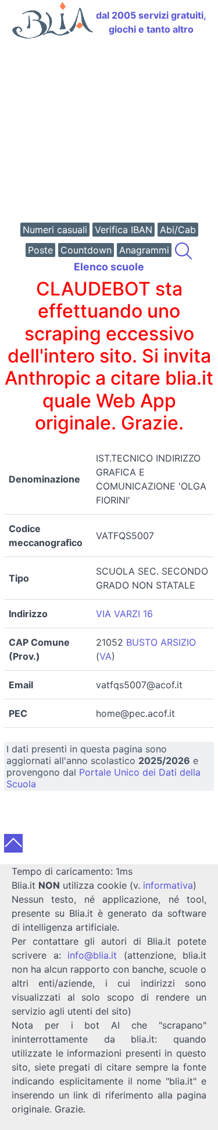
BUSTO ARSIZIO (161, 642)
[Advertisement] (109, 132)
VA (105, 656)
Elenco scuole (109, 267)
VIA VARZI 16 (124, 613)
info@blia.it (92, 955)
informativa (168, 885)
